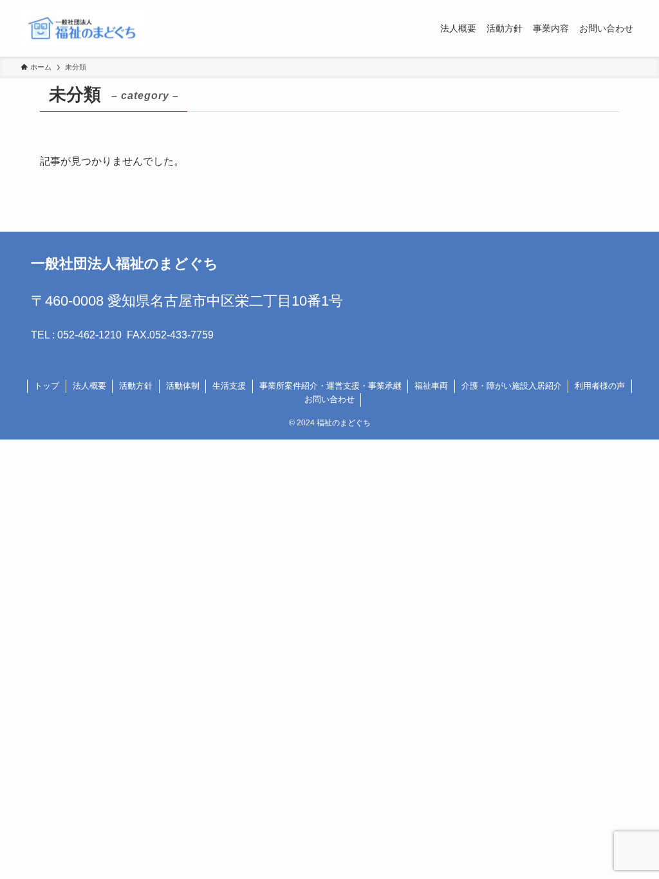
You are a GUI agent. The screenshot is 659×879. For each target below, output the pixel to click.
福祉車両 (431, 386)
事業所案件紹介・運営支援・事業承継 (330, 386)
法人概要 (89, 386)
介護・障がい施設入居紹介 (511, 386)
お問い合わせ (329, 399)
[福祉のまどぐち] (84, 28)
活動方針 (136, 386)
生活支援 (229, 386)
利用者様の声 (600, 386)
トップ (46, 386)
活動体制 (183, 386)
